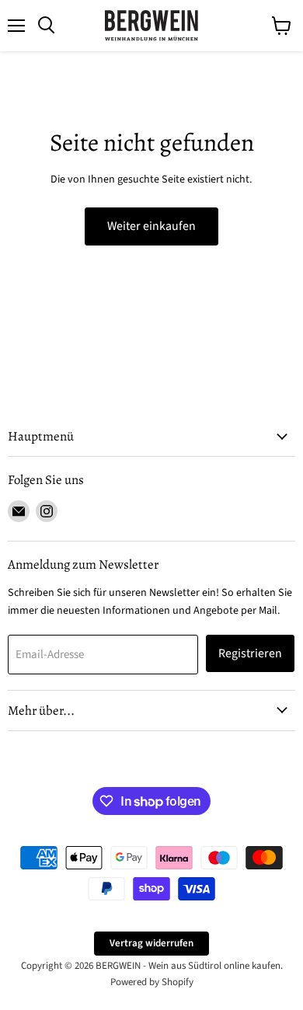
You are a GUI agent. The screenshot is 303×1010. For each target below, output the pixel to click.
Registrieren (250, 653)
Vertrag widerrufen (151, 943)
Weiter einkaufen (151, 226)
